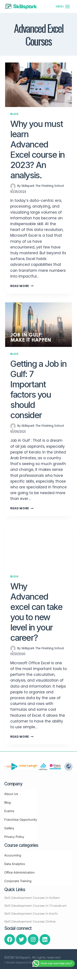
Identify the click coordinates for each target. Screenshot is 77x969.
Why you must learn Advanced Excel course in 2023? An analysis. (37, 149)
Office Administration (19, 872)
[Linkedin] (45, 939)
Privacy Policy (14, 836)
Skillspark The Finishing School (42, 186)
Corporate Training (17, 881)
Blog (14, 114)
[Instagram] (33, 939)
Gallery (9, 828)
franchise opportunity (20, 819)
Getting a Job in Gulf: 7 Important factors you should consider (38, 389)
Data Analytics (14, 864)
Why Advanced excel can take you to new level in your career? (36, 612)
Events (9, 811)
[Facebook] (9, 939)
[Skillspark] (21, 6)
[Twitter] (21, 939)
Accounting (12, 855)
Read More (19, 286)
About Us (11, 794)
